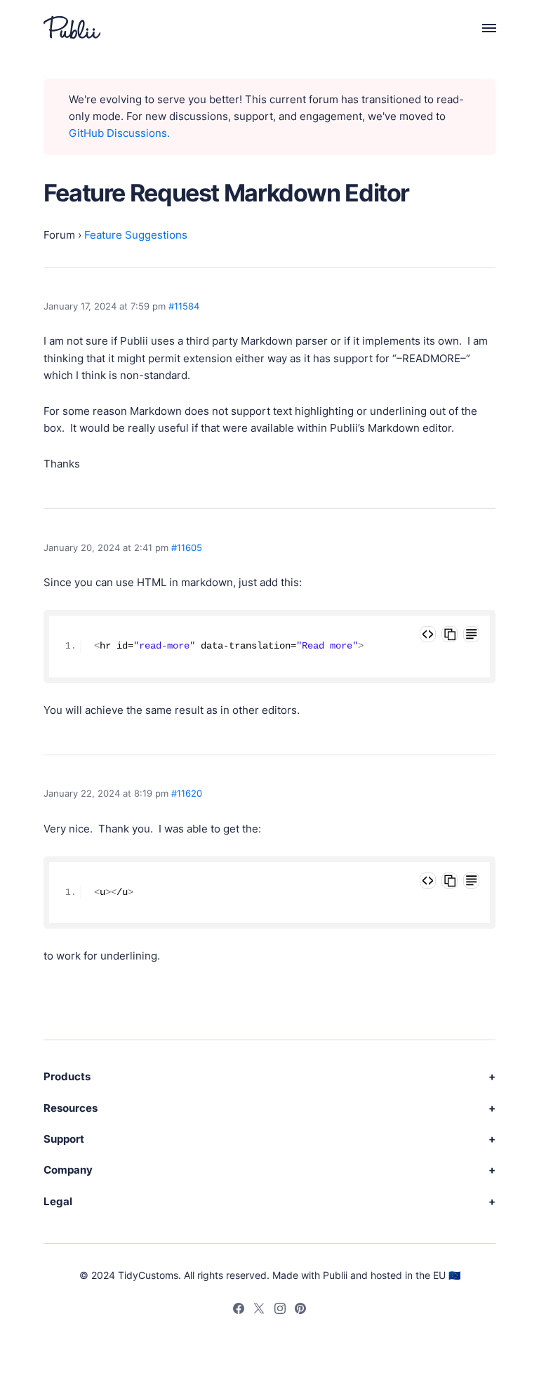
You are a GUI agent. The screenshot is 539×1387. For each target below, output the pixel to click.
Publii (335, 1275)
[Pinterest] (300, 1310)
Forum (59, 234)
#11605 (186, 547)
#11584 (183, 306)
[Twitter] (259, 1310)
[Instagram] (280, 1310)
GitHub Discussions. (119, 133)
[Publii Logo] (72, 27)
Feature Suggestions (135, 234)
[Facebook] (238, 1310)
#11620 (186, 793)
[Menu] (481, 27)
